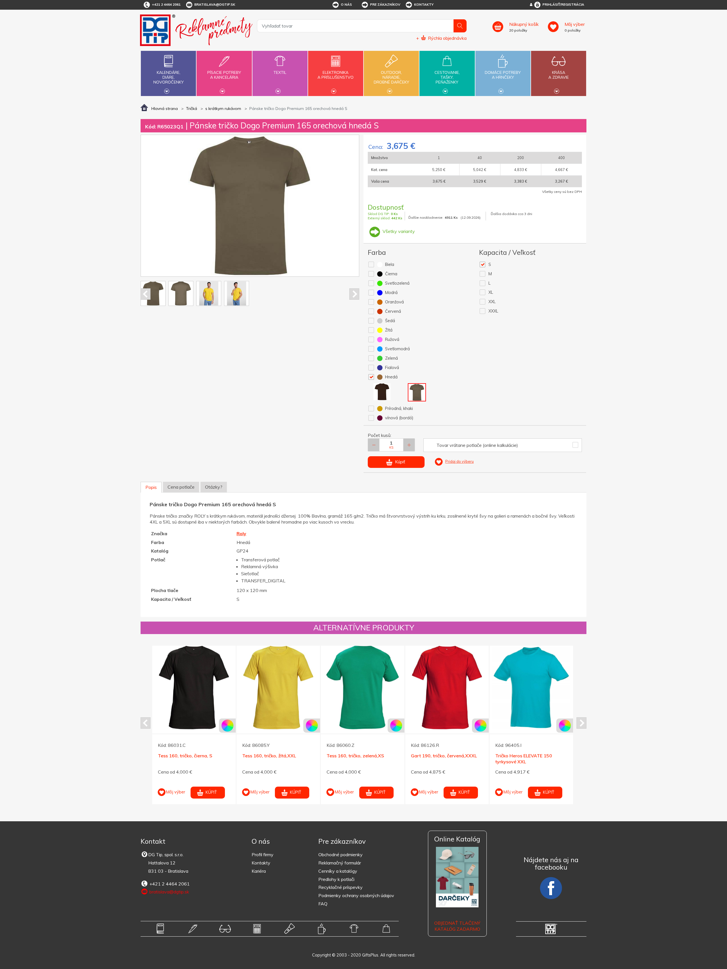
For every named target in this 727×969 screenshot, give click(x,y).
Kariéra (259, 871)
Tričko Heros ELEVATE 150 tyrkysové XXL (461, 758)
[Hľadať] (460, 25)
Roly (241, 533)
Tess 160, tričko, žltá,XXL (206, 755)
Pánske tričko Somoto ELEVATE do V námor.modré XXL (550, 758)
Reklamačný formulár (339, 863)
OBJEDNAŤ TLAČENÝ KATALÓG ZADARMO (457, 926)
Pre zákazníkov (385, 4)
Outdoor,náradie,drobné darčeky (391, 77)
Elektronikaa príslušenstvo (335, 75)
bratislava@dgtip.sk (214, 4)
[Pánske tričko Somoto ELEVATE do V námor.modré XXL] (553, 687)
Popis (151, 487)
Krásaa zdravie (558, 75)
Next (354, 294)
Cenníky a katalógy (337, 871)
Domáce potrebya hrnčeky (503, 75)
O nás (346, 4)
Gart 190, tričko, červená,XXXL (381, 755)
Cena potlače (181, 487)
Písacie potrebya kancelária (224, 75)
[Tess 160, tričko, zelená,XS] (300, 687)
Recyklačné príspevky (340, 887)
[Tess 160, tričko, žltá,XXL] (215, 687)
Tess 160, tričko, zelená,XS (292, 755)
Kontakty (424, 4)
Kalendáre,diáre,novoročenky (168, 77)
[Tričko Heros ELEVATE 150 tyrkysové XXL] (468, 687)
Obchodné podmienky (340, 854)
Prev (146, 294)
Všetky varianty (398, 231)
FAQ (322, 904)
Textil (279, 72)
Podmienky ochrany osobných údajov (356, 895)
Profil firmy (262, 854)
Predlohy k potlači (336, 879)
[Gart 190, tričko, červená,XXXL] (384, 687)
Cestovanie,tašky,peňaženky (447, 77)
